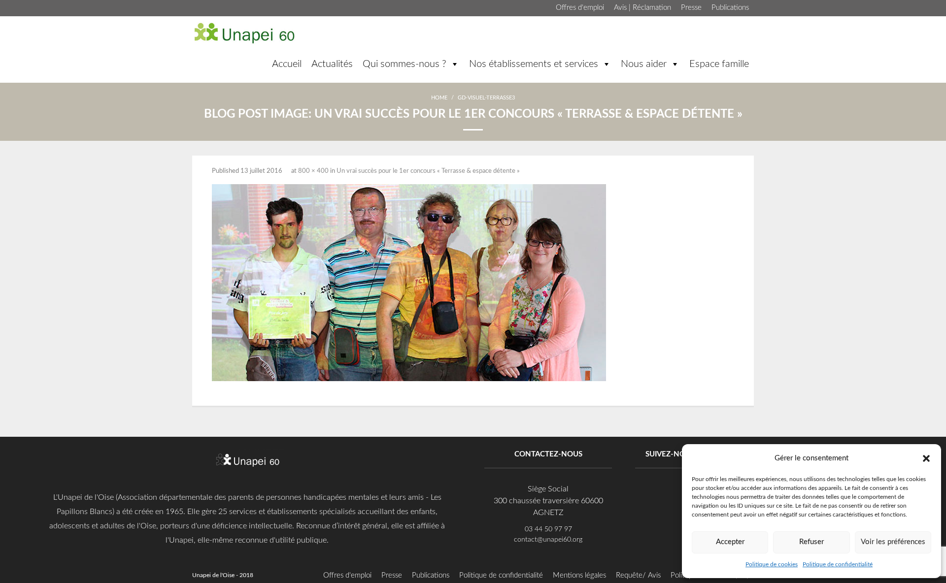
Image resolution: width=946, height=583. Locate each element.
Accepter (730, 542)
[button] (926, 458)
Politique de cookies (771, 564)
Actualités (332, 64)
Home (439, 97)
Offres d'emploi (580, 7)
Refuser (811, 542)
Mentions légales (579, 575)
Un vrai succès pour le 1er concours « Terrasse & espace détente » (428, 171)
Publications (730, 7)
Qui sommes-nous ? (404, 64)
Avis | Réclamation (642, 7)
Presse (691, 7)
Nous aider (644, 64)
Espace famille (719, 64)
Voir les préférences (893, 542)
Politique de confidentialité (838, 564)
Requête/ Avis (638, 575)
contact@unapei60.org (548, 539)
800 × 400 (313, 171)
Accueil (287, 64)
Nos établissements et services (533, 64)
